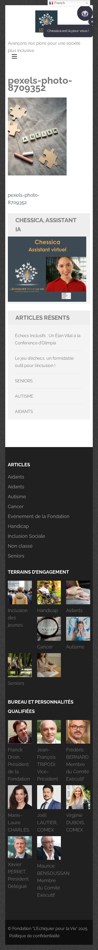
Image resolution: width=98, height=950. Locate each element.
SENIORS (24, 380)
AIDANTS (24, 411)
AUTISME (24, 396)
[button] (19, 606)
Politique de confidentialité (34, 935)
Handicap (18, 526)
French (59, 3)
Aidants (16, 477)
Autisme (17, 496)
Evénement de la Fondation (39, 516)
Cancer (16, 506)
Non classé (20, 546)
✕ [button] (92, 21)
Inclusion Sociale (26, 536)
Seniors (16, 556)
